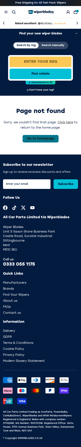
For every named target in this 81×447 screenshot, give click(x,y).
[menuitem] (5, 207)
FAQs (7, 306)
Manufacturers (14, 282)
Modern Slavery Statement (24, 361)
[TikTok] (14, 207)
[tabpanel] (40, 74)
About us (10, 300)
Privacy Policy (13, 355)
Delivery (9, 331)
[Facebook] (5, 207)
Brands (8, 288)
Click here (65, 122)
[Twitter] (23, 207)
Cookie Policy (13, 349)
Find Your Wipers (16, 294)
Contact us (12, 312)
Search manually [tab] (53, 45)
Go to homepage (40, 138)
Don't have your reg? (41, 90)
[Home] (41, 12)
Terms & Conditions (18, 343)
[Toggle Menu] (6, 12)
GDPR (7, 337)
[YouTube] (32, 207)
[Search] (14, 12)
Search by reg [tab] (26, 45)
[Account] (68, 12)
